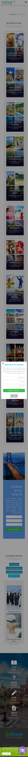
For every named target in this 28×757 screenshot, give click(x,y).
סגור (14, 396)
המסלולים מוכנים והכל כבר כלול (10, 751)
